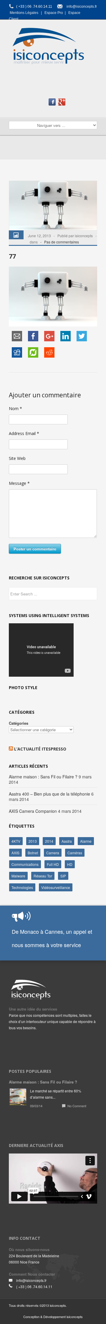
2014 (49, 841)
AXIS (15, 852)
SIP (63, 875)
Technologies (22, 887)
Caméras (74, 852)
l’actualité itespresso (40, 749)
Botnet (33, 852)
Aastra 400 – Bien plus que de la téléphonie (49, 794)
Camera (52, 852)
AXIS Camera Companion (33, 811)
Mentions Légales (24, 13)
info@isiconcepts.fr (82, 6)
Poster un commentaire (35, 549)
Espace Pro (53, 13)
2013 (33, 841)
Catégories (18, 723)
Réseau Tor (43, 875)
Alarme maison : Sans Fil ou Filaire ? (43, 777)
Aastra (67, 841)
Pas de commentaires (61, 241)
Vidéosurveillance (55, 887)
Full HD (53, 864)
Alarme (86, 841)
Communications (25, 864)
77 (12, 256)
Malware (18, 875)
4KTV (15, 841)
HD (69, 864)
